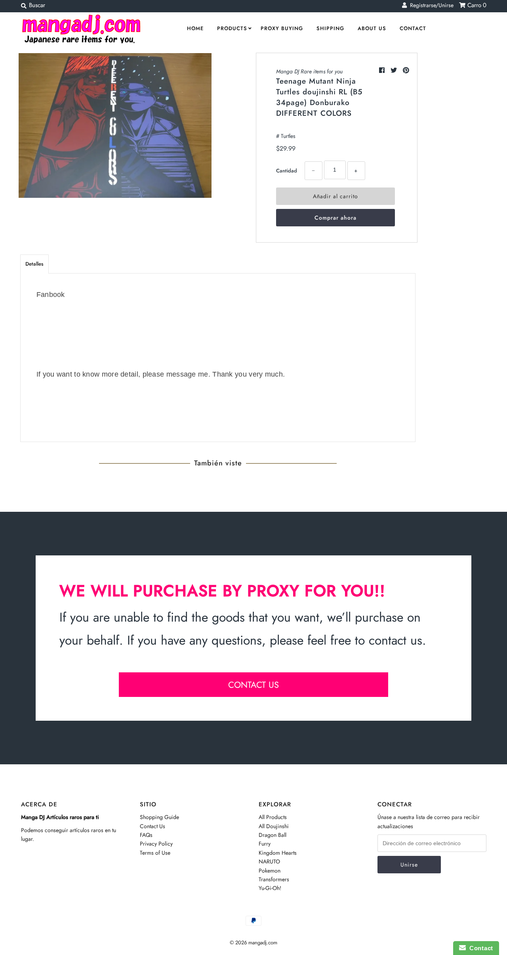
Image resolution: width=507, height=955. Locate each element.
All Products (273, 817)
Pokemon (269, 871)
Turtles (288, 136)
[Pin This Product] (406, 70)
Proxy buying (282, 28)
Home (195, 28)
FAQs (146, 835)
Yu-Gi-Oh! (270, 888)
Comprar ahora (335, 218)
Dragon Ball (272, 835)
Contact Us (152, 826)
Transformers (274, 879)
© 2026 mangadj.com (253, 942)
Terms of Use (155, 853)
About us (372, 28)
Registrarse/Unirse (430, 5)
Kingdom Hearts (278, 853)
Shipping (330, 28)
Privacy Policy (156, 844)
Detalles (34, 264)
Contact (413, 28)
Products (232, 28)
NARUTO (269, 861)
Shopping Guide (159, 817)
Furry (265, 844)
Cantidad (286, 170)
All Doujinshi (274, 826)
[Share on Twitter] (395, 70)
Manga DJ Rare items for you (309, 71)
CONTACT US (253, 684)
